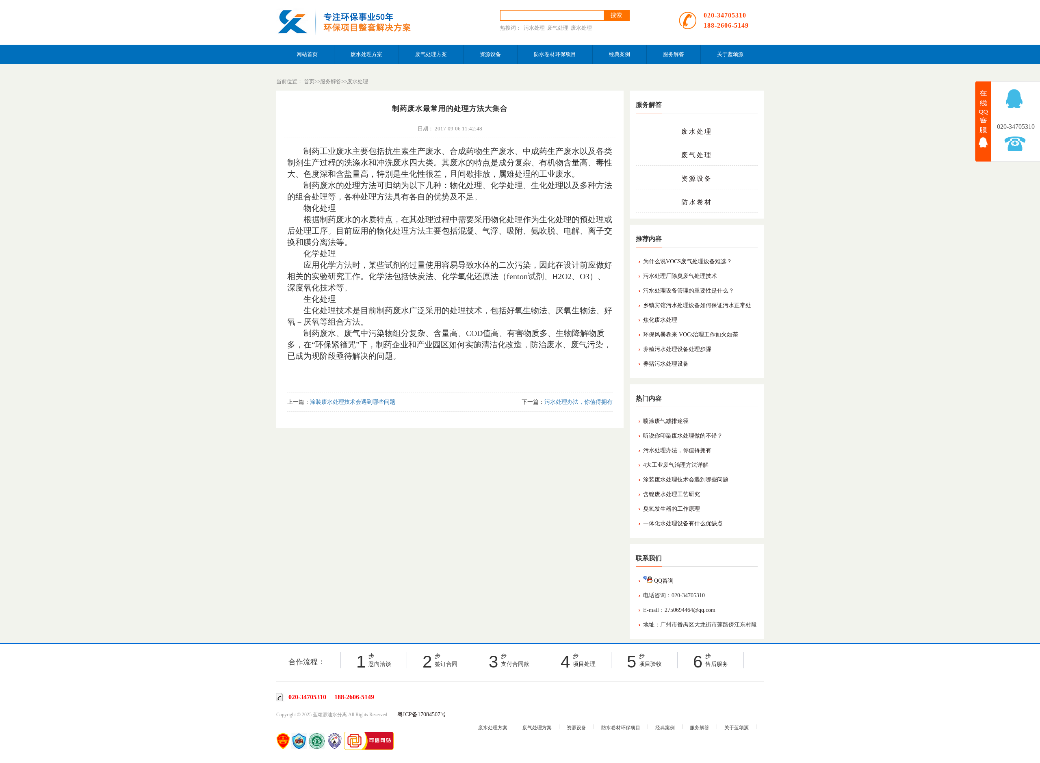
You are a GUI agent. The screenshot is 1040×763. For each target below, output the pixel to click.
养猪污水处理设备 (666, 364)
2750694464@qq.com (690, 610)
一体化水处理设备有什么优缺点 (683, 523)
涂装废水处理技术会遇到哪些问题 (685, 480)
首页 (309, 81)
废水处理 (581, 28)
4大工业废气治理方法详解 (675, 465)
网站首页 (307, 54)
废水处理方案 (366, 54)
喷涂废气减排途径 (666, 421)
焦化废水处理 (660, 320)
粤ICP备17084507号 (421, 714)
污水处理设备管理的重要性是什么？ (688, 291)
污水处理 (534, 28)
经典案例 (619, 54)
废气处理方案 (431, 54)
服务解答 (673, 54)
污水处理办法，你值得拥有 (677, 450)
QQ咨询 (663, 581)
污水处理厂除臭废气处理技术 (680, 276)
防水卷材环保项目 (555, 54)
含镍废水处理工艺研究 (671, 494)
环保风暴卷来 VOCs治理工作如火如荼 (690, 335)
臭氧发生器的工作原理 (671, 509)
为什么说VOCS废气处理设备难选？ (687, 261)
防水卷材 (696, 202)
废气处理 (557, 28)
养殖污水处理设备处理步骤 (677, 349)
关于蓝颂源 (730, 54)
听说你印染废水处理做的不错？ (683, 436)
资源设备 (490, 54)
